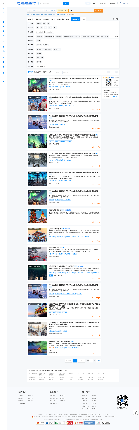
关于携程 (84, 395)
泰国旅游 (71, 377)
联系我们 (84, 398)
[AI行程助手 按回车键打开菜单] (3, 42)
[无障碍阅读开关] (124, 3)
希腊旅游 (90, 373)
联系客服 (113, 3)
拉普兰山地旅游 (48, 15)
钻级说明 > (115, 96)
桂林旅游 (90, 379)
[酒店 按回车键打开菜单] (3, 8)
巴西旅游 (41, 375)
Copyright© (40, 414)
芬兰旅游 (32, 15)
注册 (94, 3)
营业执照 (84, 403)
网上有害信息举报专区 (89, 423)
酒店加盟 (62, 401)
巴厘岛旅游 (61, 377)
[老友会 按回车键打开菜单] (3, 78)
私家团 (53, 19)
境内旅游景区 (46, 370)
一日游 (83, 19)
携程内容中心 (85, 406)
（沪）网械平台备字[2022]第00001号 (74, 416)
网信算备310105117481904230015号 (100, 414)
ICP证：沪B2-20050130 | (71, 414)
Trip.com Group (86, 409)
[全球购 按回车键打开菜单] (3, 58)
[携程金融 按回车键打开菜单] (3, 67)
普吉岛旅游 (52, 377)
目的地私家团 (60, 19)
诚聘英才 (94, 398)
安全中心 (94, 403)
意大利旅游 (81, 373)
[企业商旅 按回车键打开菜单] (3, 73)
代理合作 (52, 401)
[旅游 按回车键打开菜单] (3, 22)
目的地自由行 (62, 10)
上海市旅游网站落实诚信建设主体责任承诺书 (90, 419)
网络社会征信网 (51, 423)
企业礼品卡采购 (54, 398)
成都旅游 (80, 379)
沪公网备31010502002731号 (41, 416)
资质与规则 (112, 416)
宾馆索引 (20, 395)
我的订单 (102, 3)
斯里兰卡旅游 (62, 373)
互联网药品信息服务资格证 (57, 416)
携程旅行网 (26, 3)
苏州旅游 (71, 379)
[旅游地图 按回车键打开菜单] (3, 51)
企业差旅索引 (21, 403)
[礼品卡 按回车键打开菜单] (3, 62)
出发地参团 (38, 19)
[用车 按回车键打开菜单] (3, 36)
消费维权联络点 (98, 423)
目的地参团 (46, 19)
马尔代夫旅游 (42, 377)
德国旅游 (51, 375)
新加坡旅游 (101, 377)
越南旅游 (71, 373)
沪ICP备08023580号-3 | (84, 414)
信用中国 (78, 423)
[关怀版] (128, 3)
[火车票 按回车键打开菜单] (3, 18)
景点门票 (115, 19)
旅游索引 (60, 370)
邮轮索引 (30, 401)
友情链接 (62, 395)
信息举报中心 (59, 423)
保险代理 (62, 398)
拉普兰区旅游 (39, 15)
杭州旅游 (61, 379)
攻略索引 (30, 395)
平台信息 (105, 416)
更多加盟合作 (53, 403)
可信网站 (68, 423)
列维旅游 (62, 15)
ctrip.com (51, 414)
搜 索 (100, 11)
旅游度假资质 (99, 416)
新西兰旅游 (101, 373)
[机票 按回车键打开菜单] (3, 13)
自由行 (68, 19)
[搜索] (66, 3)
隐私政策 (94, 401)
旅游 (28, 15)
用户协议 (84, 401)
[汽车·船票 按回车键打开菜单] (3, 31)
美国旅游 (90, 377)
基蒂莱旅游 (56, 15)
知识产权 (94, 406)
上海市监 (41, 423)
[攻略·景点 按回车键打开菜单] (3, 47)
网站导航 (30, 398)
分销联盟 (52, 395)
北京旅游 (41, 379)
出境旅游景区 (53, 370)
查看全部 (64, 370)
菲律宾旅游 (52, 373)
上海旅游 (51, 379)
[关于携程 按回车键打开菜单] (3, 82)
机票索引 (20, 398)
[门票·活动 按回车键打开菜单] (3, 27)
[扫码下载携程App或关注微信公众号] (120, 3)
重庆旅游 (100, 379)
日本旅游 (80, 377)
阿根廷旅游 (61, 375)
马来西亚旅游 (42, 373)
